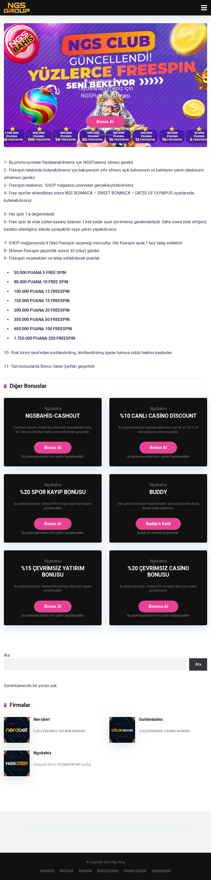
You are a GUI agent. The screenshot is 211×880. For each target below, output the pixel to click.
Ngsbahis (52, 408)
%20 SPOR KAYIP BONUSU (53, 492)
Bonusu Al (158, 606)
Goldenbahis (151, 719)
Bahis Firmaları (108, 870)
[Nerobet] (17, 741)
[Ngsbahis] (17, 774)
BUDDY (158, 492)
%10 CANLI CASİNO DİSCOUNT (158, 416)
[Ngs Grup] (17, 7)
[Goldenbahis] (122, 741)
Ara (7, 655)
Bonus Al (104, 121)
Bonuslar (85, 870)
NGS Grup (66, 870)
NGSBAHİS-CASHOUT (52, 416)
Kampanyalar (161, 870)
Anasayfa (47, 870)
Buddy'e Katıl (158, 523)
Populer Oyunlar (135, 870)
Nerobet (41, 719)
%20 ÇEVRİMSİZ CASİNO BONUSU (158, 571)
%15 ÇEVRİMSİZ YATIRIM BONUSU (52, 571)
